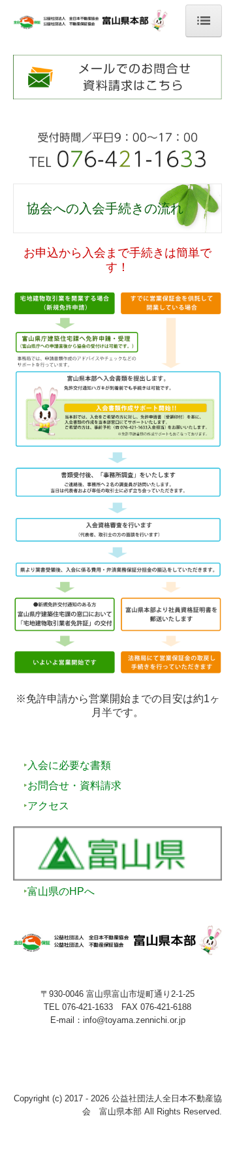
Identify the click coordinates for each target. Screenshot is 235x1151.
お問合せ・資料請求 (74, 785)
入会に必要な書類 (69, 765)
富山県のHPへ (61, 891)
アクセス (48, 805)
